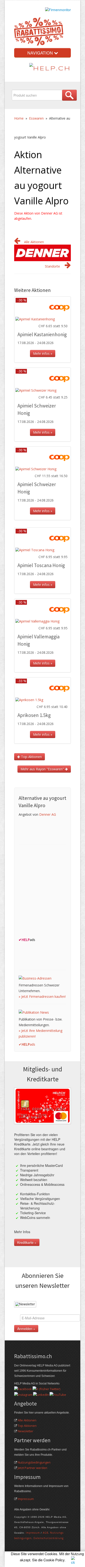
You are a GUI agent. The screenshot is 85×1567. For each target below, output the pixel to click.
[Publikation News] (34, 1012)
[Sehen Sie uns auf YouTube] (58, 1394)
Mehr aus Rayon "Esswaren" (43, 769)
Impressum (26, 1499)
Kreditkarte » (26, 1242)
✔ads (27, 1044)
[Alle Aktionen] (17, 242)
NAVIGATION (40, 53)
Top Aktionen (27, 1426)
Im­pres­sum (33, 1532)
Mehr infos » (42, 353)
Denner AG (47, 814)
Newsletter (25, 1431)
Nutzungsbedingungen (34, 1462)
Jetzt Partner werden (32, 1468)
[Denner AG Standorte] (68, 266)
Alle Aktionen (34, 242)
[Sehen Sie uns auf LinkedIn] (41, 1394)
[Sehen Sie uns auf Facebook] (23, 1389)
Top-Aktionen (31, 756)
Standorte (52, 266)
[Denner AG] (42, 252)
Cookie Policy (53, 1559)
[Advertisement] (42, 892)
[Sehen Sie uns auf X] (46, 1389)
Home (19, 118)
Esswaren (36, 118)
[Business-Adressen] (35, 978)
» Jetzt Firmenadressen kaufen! (42, 996)
